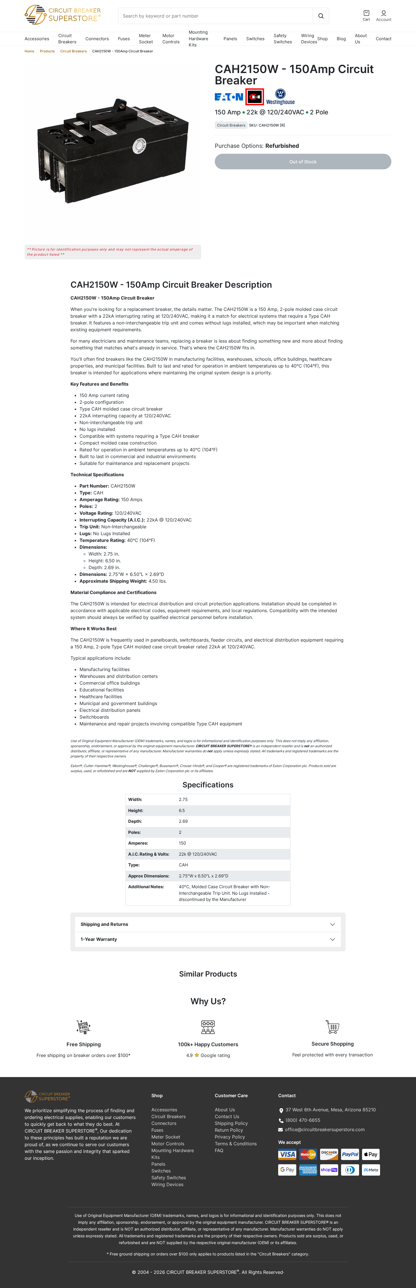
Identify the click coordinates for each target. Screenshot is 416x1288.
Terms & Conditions (236, 1143)
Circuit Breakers (67, 39)
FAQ (219, 1150)
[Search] (321, 16)
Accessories (37, 38)
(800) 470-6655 (303, 1120)
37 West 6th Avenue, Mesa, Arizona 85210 (331, 1109)
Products (47, 51)
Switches (255, 38)
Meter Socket (146, 39)
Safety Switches (283, 39)
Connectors (97, 38)
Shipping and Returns (104, 924)
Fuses (124, 38)
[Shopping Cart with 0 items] (366, 13)
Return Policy (229, 1130)
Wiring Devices (309, 39)
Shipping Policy (231, 1123)
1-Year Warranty (99, 939)
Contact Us (227, 1116)
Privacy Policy (230, 1137)
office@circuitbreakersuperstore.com (325, 1129)
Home (29, 51)
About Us (361, 39)
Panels (230, 38)
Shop (322, 38)
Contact (383, 38)
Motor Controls (171, 39)
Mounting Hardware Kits (198, 39)
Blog (341, 38)
